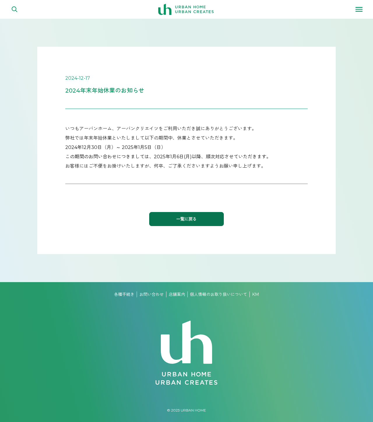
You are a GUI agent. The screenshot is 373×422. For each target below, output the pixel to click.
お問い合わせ (151, 294)
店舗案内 (177, 294)
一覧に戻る (186, 219)
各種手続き (124, 294)
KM (255, 294)
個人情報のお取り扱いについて (218, 294)
